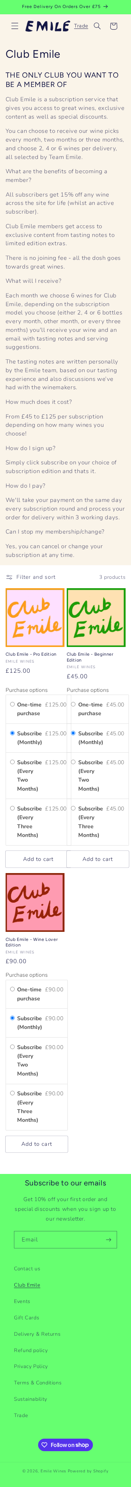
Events (22, 1301)
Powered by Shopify (88, 1471)
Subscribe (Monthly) (30, 738)
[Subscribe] (109, 1239)
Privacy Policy (31, 1366)
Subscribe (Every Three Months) (29, 822)
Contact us (27, 1268)
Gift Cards (26, 1317)
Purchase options (27, 690)
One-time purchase (29, 709)
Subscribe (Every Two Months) (29, 776)
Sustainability (30, 1399)
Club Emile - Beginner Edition (90, 656)
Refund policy (31, 1350)
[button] (15, 26)
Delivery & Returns (37, 1333)
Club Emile (27, 1284)
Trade (81, 25)
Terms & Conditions (37, 1382)
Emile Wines (54, 1471)
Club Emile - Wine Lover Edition (32, 942)
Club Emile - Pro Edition (31, 654)
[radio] (12, 705)
